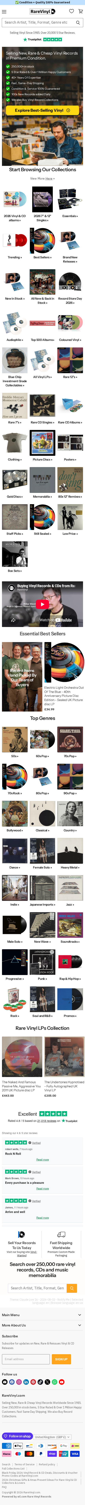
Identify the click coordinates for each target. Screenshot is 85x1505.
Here (48, 178)
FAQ (4, 1487)
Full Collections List (13, 1468)
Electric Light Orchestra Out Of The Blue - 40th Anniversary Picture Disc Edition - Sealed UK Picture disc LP (64, 696)
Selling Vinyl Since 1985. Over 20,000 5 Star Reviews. (42, 33)
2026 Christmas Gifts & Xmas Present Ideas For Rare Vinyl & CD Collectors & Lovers (39, 1481)
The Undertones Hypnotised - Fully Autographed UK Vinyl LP (64, 1086)
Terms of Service (25, 1464)
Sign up (61, 1359)
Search (6, 1464)
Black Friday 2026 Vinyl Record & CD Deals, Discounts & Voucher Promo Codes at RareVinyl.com (40, 1474)
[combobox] (37, 22)
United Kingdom (50, 1437)
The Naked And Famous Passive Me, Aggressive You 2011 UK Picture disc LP (21, 1086)
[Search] (78, 22)
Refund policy (47, 1464)
